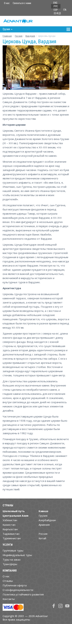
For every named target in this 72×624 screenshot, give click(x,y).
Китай (42, 538)
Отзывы (8, 581)
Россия (43, 533)
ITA (64, 9)
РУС (56, 6)
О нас (7, 3)
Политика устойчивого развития (23, 594)
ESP (56, 9)
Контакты (9, 599)
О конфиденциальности (18, 590)
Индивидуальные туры (17, 555)
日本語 (57, 13)
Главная (7, 35)
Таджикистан (11, 533)
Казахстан (9, 524)
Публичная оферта (15, 585)
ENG (55, 2)
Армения (44, 524)
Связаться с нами (22, 3)
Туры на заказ (11, 559)
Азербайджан (47, 520)
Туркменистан (12, 538)
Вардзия (30, 35)
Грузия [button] (7, 29)
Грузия (18, 35)
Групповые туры (13, 550)
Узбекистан (10, 520)
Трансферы (10, 564)
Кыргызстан (10, 529)
